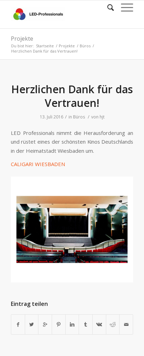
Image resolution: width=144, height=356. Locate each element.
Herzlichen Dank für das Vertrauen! (72, 96)
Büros (85, 45)
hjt (102, 117)
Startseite (45, 45)
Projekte (22, 38)
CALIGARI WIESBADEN (38, 163)
